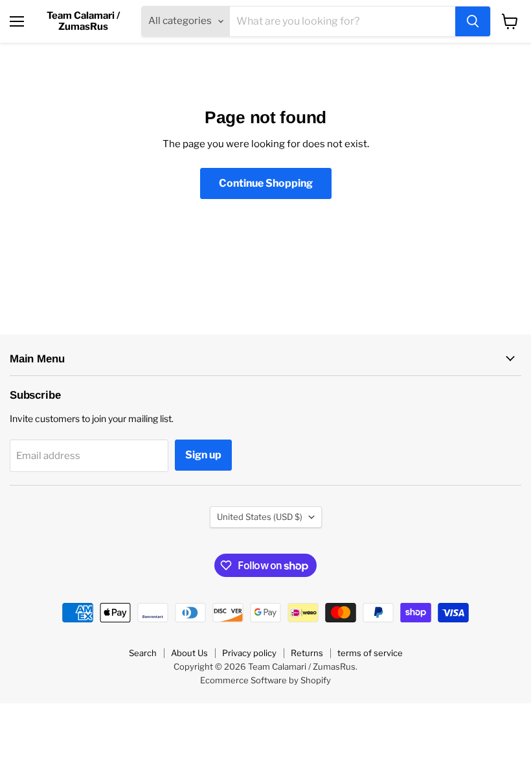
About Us (189, 653)
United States (259, 517)
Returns (307, 653)
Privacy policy (249, 653)
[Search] (472, 21)
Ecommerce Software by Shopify (265, 680)
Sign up (203, 455)
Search (143, 653)
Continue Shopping (266, 183)
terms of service (370, 653)
